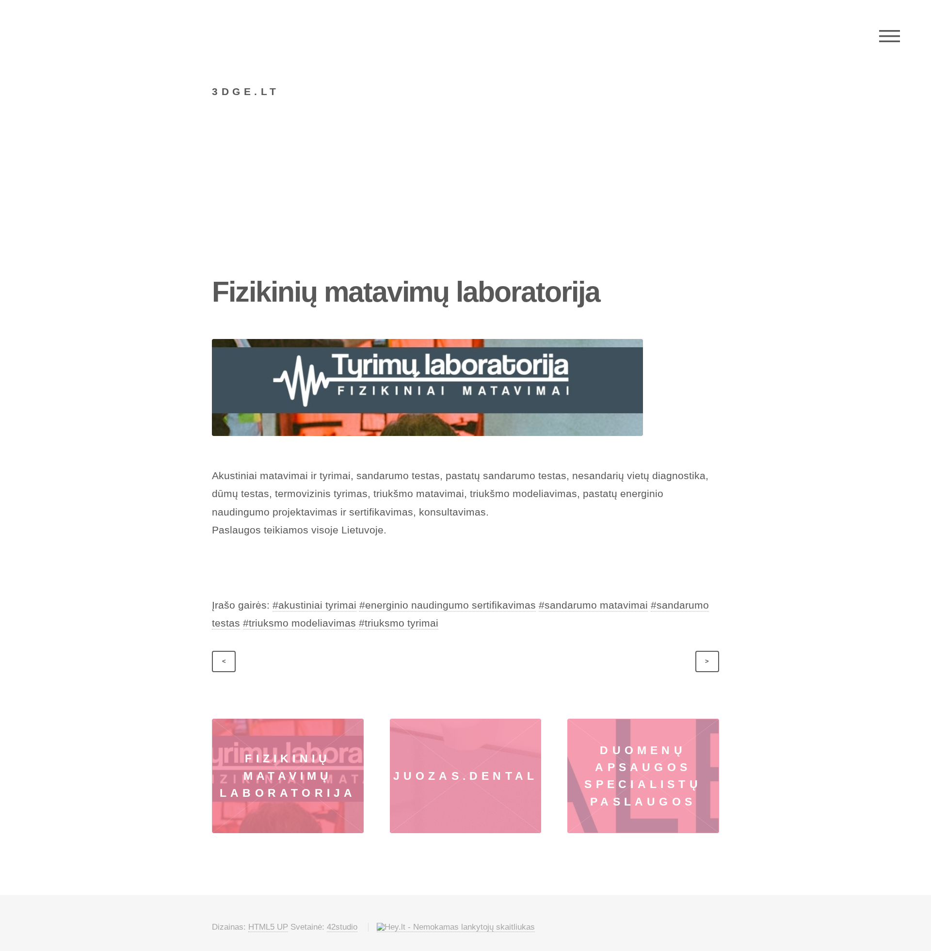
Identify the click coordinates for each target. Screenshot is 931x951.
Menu (889, 36)
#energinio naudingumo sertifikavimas (447, 605)
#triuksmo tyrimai (398, 623)
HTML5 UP (268, 927)
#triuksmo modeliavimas (299, 623)
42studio (342, 927)
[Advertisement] (465, 201)
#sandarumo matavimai (593, 605)
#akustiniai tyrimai (314, 605)
